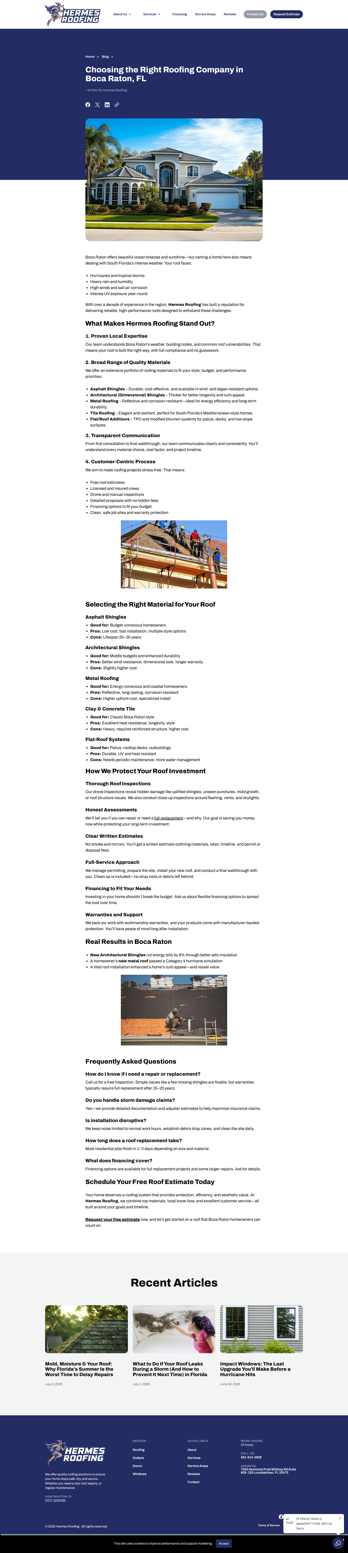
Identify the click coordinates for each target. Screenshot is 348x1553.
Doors (137, 1466)
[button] (124, 14)
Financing (179, 14)
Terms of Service (269, 1525)
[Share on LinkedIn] (107, 104)
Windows (139, 1474)
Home (89, 56)
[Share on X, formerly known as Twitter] (97, 104)
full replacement (168, 818)
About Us (120, 14)
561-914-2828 (251, 1457)
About (191, 1450)
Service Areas (205, 14)
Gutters (138, 1458)
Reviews (230, 14)
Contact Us (255, 14)
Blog (105, 56)
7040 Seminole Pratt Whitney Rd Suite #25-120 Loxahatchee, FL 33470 (268, 1471)
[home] (72, 14)
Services (149, 14)
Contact (193, 1482)
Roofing (138, 1450)
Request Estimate (286, 14)
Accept (224, 1543)
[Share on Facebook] (87, 104)
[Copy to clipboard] (116, 104)
